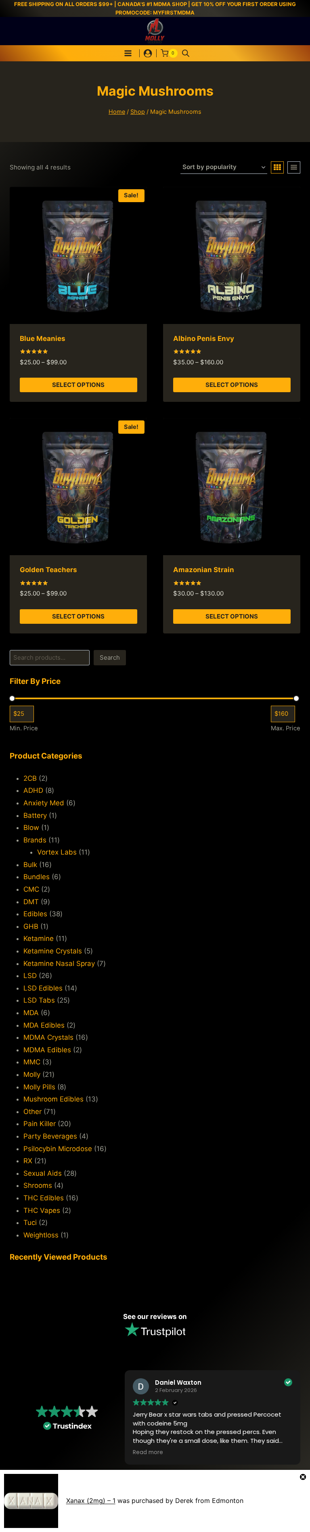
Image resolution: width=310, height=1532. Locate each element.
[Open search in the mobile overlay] (186, 53)
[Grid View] (277, 167)
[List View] (293, 167)
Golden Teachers (48, 570)
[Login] (148, 53)
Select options (78, 385)
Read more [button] (148, 1452)
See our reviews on (155, 1317)
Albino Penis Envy (203, 338)
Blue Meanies (42, 338)
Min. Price (24, 728)
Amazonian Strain (203, 570)
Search (110, 657)
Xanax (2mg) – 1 (90, 1500)
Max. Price (285, 728)
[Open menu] (127, 53)
